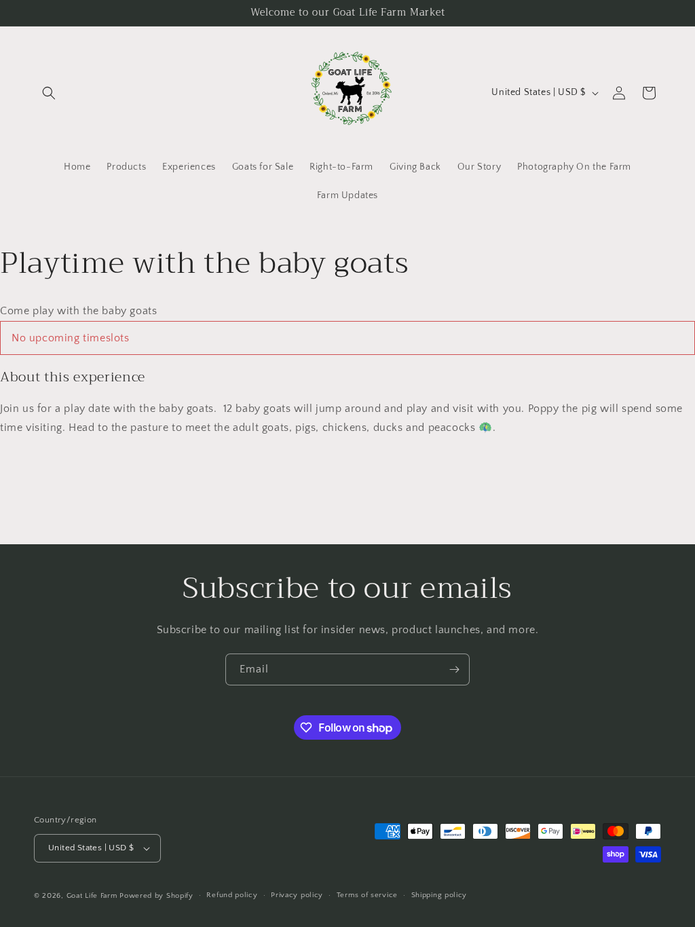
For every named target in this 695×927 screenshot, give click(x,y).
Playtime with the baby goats (204, 263)
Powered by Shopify (156, 896)
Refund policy (231, 895)
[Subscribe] (454, 669)
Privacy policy (297, 895)
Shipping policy (439, 895)
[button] (49, 93)
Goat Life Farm (92, 896)
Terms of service (367, 895)
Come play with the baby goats (78, 311)
